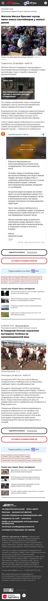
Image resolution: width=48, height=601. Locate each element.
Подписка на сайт (11, 519)
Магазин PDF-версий (22, 512)
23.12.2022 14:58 (7, 9)
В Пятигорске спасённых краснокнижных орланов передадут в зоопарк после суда (25, 478)
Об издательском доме (13, 509)
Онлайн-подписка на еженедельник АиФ (22, 515)
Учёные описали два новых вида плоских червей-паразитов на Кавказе (25, 485)
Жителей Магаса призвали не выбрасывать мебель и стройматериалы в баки (26, 299)
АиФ (18, 371)
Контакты (26, 519)
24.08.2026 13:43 (7, 326)
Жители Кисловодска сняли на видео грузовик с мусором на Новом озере (28, 292)
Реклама (6, 512)
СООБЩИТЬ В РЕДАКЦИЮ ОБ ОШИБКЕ (18, 530)
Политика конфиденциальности (18, 527)
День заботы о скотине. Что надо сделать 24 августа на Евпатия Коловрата (26, 471)
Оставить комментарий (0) (24, 261)
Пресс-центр (32, 509)
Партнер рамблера (21, 590)
